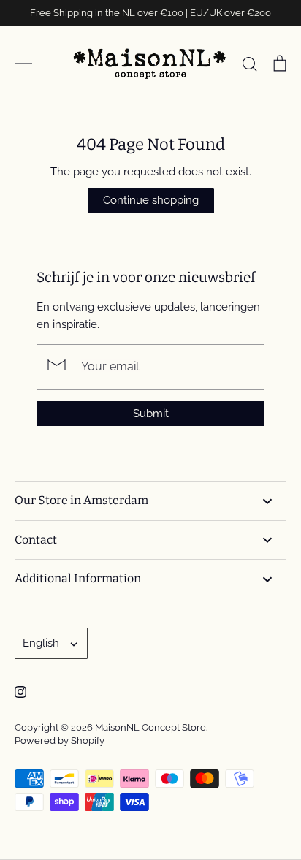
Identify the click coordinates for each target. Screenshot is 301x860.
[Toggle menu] (23, 63)
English (41, 643)
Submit (151, 413)
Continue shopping (151, 200)
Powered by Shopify (59, 740)
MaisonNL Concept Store (150, 727)
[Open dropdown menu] (267, 501)
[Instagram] (20, 692)
